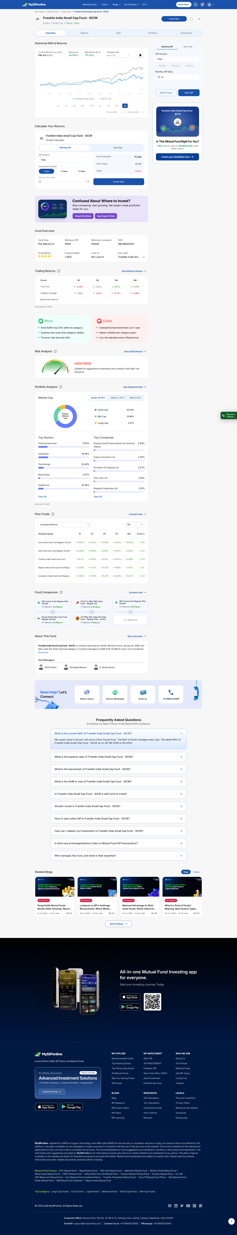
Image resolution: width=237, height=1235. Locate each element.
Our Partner (181, 1063)
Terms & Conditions (185, 1098)
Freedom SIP (150, 1068)
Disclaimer (181, 1112)
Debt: (135, 397)
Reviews (148, 1117)
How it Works (150, 1112)
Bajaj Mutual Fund (88, 1170)
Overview (50, 33)
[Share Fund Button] (199, 19)
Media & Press (183, 1068)
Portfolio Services (152, 1083)
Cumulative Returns (48, 524)
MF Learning (118, 1117)
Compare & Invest (153, 1107)
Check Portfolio (83, 216)
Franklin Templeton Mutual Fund (119, 1177)
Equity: (98, 397)
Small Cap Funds (128, 1191)
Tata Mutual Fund (177, 1177)
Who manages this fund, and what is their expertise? (85, 855)
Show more (43, 652)
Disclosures (181, 1117)
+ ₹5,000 (188, 65)
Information (186, 33)
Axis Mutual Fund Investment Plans (83, 1177)
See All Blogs (116, 923)
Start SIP (189, 92)
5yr (116, 106)
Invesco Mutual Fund (162, 1174)
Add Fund (132, 620)
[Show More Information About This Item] (58, 271)
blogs (186, 872)
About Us (180, 1058)
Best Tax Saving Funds (123, 1078)
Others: (117, 397)
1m (66, 106)
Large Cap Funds (60, 1191)
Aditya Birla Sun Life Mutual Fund (101, 1174)
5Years (81, 171)
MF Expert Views (120, 1107)
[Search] (195, 4)
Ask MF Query (183, 1073)
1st (162, 77)
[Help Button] (231, 1221)
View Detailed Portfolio (133, 387)
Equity (46, 23)
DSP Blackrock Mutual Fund (49, 1177)
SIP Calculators (151, 1098)
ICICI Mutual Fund (68, 1170)
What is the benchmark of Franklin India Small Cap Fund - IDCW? (93, 769)
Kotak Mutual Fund (44, 1180)
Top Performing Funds (123, 1068)
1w (58, 106)
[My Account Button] (211, 4)
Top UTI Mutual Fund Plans (152, 1177)
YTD (91, 106)
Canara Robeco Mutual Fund (135, 1174)
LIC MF (179, 1174)
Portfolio (152, 33)
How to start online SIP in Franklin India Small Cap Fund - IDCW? (92, 818)
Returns (84, 33)
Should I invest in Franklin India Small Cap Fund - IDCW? (87, 806)
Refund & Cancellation (187, 1107)
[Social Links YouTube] (188, 1205)
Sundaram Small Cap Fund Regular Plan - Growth (53, 576)
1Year (46, 171)
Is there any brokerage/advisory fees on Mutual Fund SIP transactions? (96, 843)
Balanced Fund (109, 1191)
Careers (180, 1083)
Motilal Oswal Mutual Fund (163, 1170)
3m (74, 106)
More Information (135, 636)
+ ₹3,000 (175, 65)
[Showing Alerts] (140, 55)
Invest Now (174, 19)
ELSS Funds (77, 1191)
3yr (108, 106)
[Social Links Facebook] (169, 1205)
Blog (114, 1098)
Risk (118, 33)
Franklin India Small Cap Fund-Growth (51, 559)
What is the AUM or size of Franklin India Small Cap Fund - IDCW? (93, 781)
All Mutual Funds (120, 1073)
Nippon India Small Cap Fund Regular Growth (54, 567)
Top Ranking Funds (121, 1063)
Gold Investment (152, 1078)
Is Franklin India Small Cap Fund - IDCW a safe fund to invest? (91, 793)
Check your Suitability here (175, 156)
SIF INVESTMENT (152, 1063)
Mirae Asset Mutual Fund (47, 1174)
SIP (128, 524)
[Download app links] (130, 996)
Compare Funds (136, 514)
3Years (64, 171)
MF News (116, 1112)
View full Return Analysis (132, 271)
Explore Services (50, 1091)
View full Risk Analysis (133, 351)
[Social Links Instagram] (194, 1205)
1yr (100, 106)
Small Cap (58, 23)
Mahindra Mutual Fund (136, 1170)
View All (42, 496)
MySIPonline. (55, 1205)
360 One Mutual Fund (111, 1170)
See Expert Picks (106, 216)
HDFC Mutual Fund (72, 1174)
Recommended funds (122, 1058)
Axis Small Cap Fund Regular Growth (54, 542)
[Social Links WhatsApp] (200, 1205)
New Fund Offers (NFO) (155, 1073)
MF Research (118, 1103)
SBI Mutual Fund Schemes (69, 1180)
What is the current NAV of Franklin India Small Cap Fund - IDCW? (93, 733)
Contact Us (181, 1078)
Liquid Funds (92, 1191)
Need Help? (183, 4)
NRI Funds (117, 1083)
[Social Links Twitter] (182, 1205)
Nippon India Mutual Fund (98, 1180)
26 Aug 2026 (133, 112)
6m (82, 106)
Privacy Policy (183, 1103)
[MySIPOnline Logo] (34, 4)
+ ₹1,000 (161, 65)
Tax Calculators (151, 1103)
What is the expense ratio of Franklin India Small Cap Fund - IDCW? (94, 756)
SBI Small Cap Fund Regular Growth (54, 551)
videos (196, 872)
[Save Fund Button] (191, 19)
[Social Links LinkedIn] (175, 1205)
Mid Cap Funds (147, 1191)
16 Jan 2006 (112, 112)
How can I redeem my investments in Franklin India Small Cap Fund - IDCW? (99, 830)
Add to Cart (166, 92)
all (125, 106)
